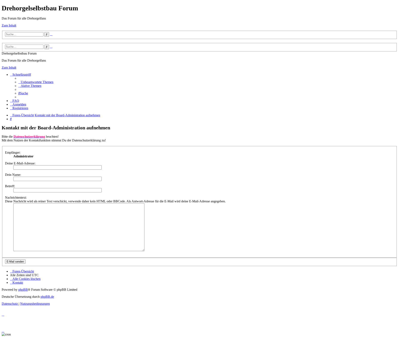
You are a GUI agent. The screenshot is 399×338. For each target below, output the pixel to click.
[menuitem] (35, 82)
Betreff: (10, 186)
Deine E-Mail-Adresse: (20, 163)
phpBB (23, 289)
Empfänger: (12, 152)
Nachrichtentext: (16, 197)
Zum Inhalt (9, 25)
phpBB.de (47, 296)
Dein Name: (13, 174)
